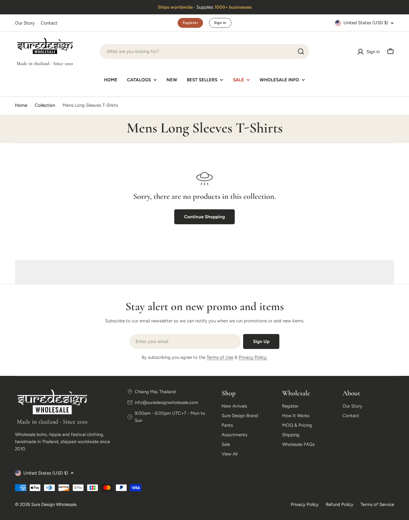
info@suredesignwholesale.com (166, 402)
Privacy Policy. (253, 357)
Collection (45, 105)
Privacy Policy (305, 504)
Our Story (25, 23)
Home (21, 105)
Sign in (220, 23)
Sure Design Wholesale (53, 504)
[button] (151, 7)
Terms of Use (220, 357)
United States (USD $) (365, 22)
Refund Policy (339, 504)
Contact (49, 23)
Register (190, 23)
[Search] (301, 51)
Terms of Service (377, 504)
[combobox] (204, 51)
